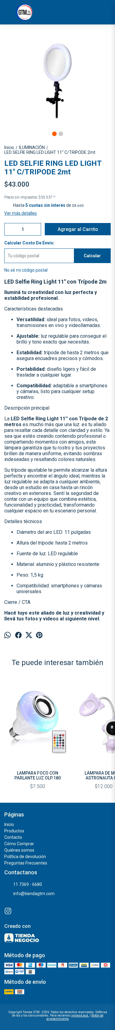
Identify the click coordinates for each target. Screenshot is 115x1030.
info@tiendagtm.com (34, 893)
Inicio (9, 824)
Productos (14, 830)
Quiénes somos (19, 850)
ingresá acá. (80, 1015)
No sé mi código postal (26, 270)
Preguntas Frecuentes (25, 863)
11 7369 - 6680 (27, 884)
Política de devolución (25, 856)
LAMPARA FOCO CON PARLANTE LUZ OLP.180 (37, 775)
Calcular (92, 255)
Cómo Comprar (19, 843)
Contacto (13, 837)
